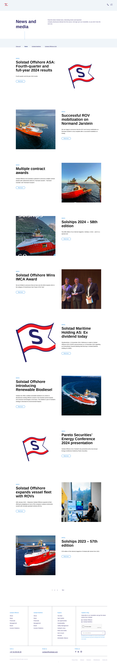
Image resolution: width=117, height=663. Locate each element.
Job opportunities (62, 620)
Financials (12, 620)
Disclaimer (89, 659)
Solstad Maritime (36, 46)
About (11, 615)
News (26, 46)
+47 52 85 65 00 (102, 4)
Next (63, 590)
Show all (18, 46)
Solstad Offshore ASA (51, 46)
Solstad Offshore (87, 620)
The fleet (59, 615)
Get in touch (60, 633)
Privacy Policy (75, 659)
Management (13, 623)
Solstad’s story (61, 628)
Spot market (60, 618)
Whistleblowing (97, 659)
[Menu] (111, 4)
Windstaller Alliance (62, 638)
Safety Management (62, 625)
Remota (59, 635)
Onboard (82, 659)
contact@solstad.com (50, 652)
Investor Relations (15, 628)
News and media (62, 630)
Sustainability (61, 623)
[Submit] (103, 633)
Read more (20, 81)
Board (11, 625)
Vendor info (104, 659)
